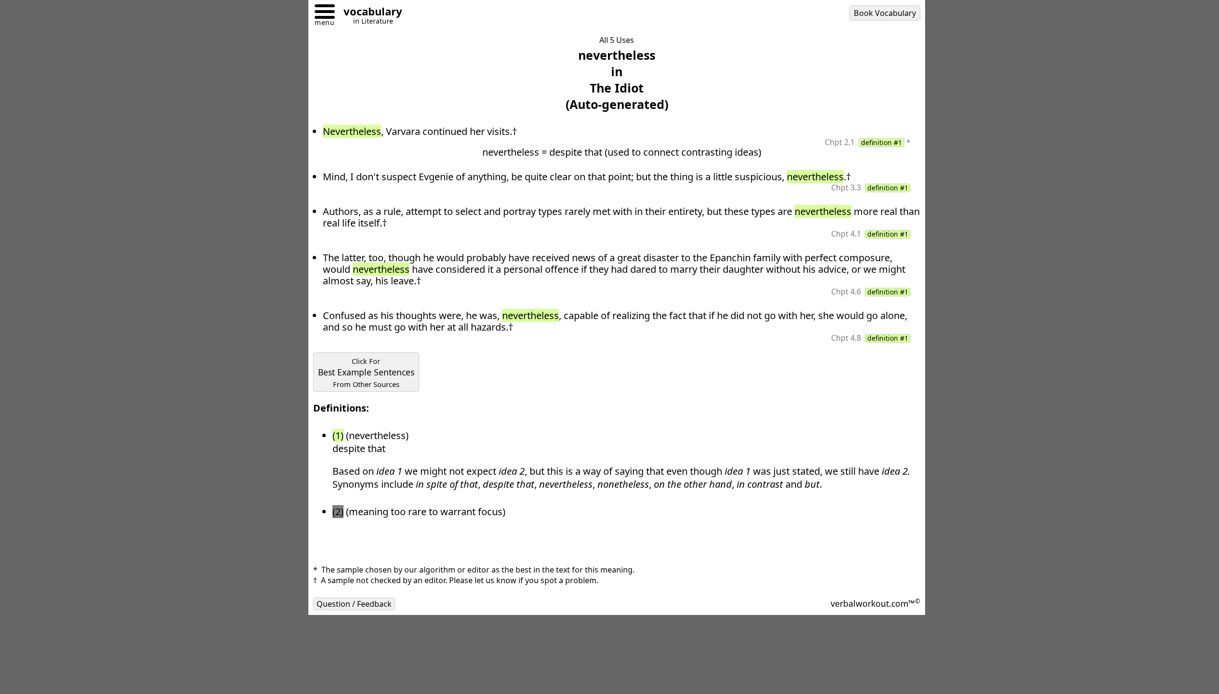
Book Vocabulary (885, 13)
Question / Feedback (354, 604)
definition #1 (881, 142)
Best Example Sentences (366, 372)
